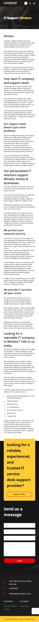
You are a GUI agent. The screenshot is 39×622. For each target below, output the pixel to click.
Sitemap (6, 609)
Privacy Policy (24, 606)
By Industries (8, 601)
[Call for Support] (26, 3)
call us (5, 432)
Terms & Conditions (10, 606)
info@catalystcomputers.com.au (20, 593)
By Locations (24, 601)
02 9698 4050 (13, 588)
